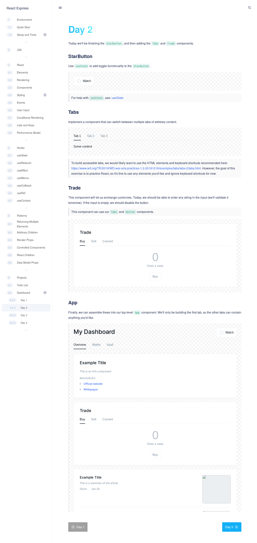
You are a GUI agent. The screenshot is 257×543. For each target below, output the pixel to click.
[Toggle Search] (249, 7)
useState (117, 98)
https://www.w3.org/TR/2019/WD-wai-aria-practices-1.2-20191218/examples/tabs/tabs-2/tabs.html (136, 168)
